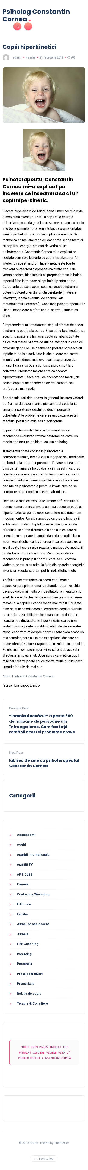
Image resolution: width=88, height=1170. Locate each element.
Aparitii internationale (33, 855)
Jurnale (22, 934)
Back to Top (46, 1158)
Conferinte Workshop (33, 894)
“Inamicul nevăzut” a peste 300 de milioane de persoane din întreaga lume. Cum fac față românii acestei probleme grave (42, 724)
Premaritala (25, 984)
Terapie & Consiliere (32, 1003)
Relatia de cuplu (29, 994)
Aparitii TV (25, 864)
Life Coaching (27, 944)
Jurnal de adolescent (33, 924)
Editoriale (24, 904)
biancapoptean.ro (27, 685)
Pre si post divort (30, 974)
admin (17, 57)
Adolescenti (26, 835)
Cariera (22, 884)
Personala (24, 964)
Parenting (24, 954)
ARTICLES (25, 874)
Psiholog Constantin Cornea (36, 15)
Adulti (21, 845)
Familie (30, 57)
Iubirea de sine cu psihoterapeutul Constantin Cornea (44, 763)
